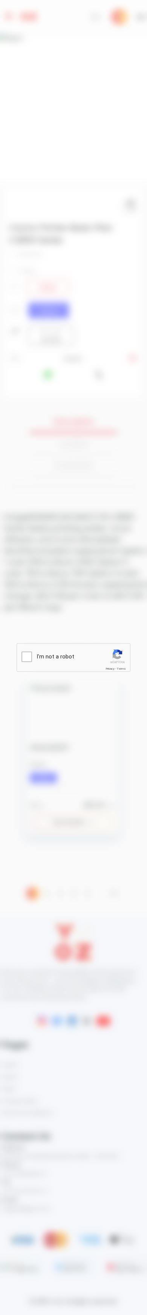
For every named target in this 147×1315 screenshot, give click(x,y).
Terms (121, 668)
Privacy (110, 668)
